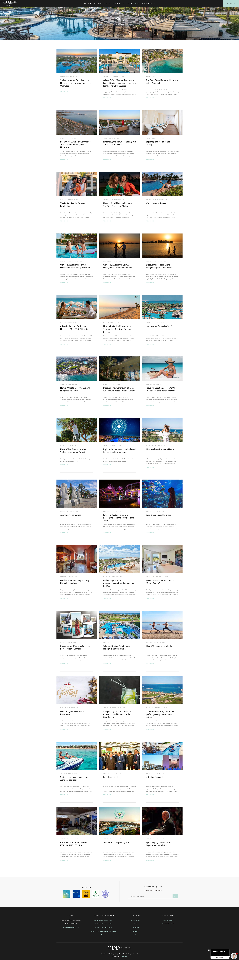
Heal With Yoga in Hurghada (159, 646)
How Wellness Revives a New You (161, 449)
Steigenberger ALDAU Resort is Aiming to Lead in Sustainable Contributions (117, 714)
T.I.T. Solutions (123, 956)
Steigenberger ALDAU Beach (103, 920)
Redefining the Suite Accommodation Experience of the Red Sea (118, 583)
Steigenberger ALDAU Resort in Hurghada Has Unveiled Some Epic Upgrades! (75, 83)
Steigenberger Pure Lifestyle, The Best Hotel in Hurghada (75, 647)
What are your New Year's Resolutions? (72, 713)
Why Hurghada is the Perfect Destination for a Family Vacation (75, 266)
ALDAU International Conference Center (103, 931)
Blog (137, 4)
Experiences (117, 4)
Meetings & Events (101, 4)
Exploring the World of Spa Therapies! (158, 143)
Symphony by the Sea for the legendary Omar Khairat (159, 844)
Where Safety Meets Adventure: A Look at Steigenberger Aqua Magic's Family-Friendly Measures (119, 83)
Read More (64, 91)
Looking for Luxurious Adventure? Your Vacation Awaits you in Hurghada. (75, 144)
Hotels (86, 4)
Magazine (136, 931)
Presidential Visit (110, 777)
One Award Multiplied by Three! (117, 842)
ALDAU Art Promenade (70, 515)
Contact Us (135, 927)
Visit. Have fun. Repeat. (156, 203)
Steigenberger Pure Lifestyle (103, 927)
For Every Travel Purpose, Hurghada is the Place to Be (162, 82)
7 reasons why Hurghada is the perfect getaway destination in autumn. (160, 714)
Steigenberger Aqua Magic (103, 924)
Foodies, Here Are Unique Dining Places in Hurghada (74, 582)
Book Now (231, 4)
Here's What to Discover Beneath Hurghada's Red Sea (75, 389)
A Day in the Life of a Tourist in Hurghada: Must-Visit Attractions (75, 328)
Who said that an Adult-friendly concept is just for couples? (117, 647)
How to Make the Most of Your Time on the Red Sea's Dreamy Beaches (117, 329)
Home (117, 25)
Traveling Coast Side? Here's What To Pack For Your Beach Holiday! (161, 389)
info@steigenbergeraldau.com (71, 927)
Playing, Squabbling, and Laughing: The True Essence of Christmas (118, 205)
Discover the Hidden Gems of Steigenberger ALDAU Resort (159, 266)
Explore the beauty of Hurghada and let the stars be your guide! (119, 451)
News (135, 924)
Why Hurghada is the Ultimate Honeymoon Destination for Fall (117, 266)
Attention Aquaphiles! (155, 777)
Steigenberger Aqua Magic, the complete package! (74, 778)
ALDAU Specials (148, 4)
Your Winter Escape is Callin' (159, 326)
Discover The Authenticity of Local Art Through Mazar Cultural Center (119, 389)
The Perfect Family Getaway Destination (72, 205)
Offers (129, 4)
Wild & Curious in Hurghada (158, 515)
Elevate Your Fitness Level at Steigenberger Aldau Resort (73, 451)
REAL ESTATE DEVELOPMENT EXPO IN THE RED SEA (74, 844)
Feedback (135, 935)
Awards (103, 935)
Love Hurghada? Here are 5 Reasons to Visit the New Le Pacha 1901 (118, 517)
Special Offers (135, 920)
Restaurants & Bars (168, 924)
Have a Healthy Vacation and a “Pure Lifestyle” (160, 582)
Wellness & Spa (168, 920)
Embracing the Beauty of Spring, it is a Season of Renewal (119, 143)
